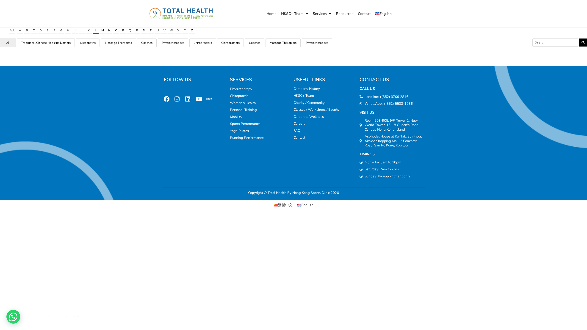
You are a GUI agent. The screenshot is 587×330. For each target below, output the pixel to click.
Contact (364, 13)
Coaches (146, 43)
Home (271, 13)
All (12, 30)
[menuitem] (383, 13)
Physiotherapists (173, 43)
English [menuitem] (307, 205)
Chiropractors (203, 43)
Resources (344, 13)
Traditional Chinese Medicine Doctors (46, 43)
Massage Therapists (118, 43)
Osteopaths (88, 43)
